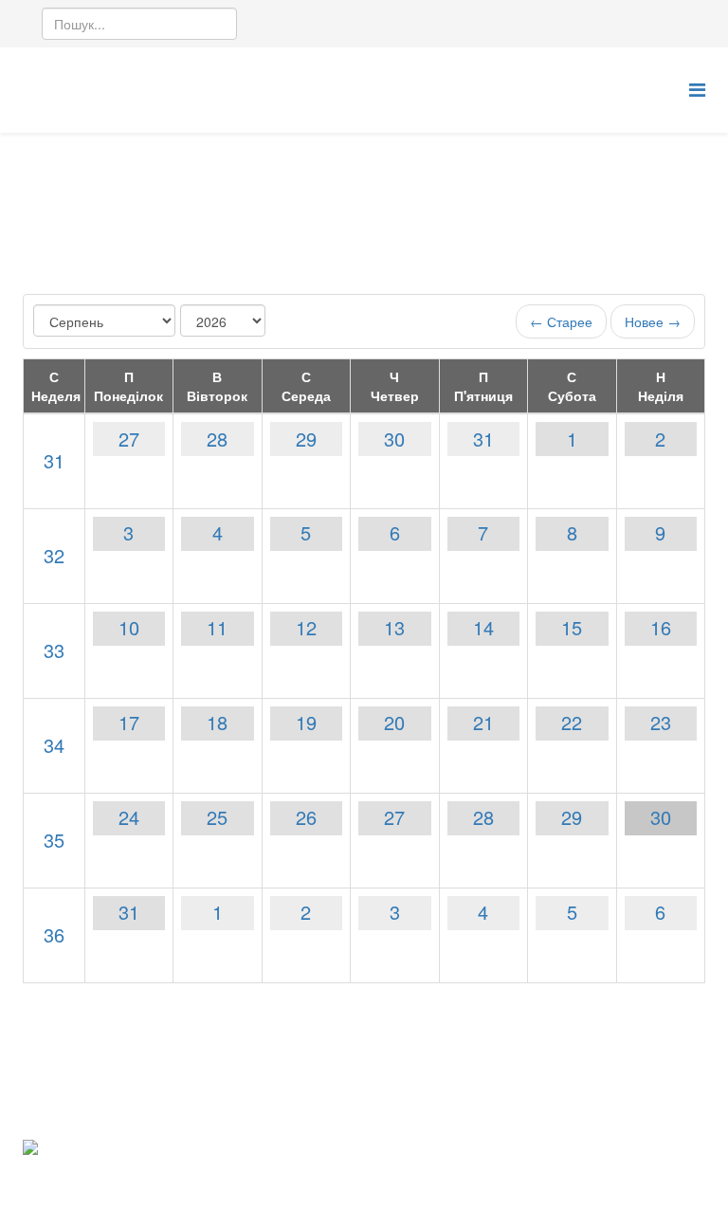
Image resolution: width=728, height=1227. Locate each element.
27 (128, 438)
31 (54, 460)
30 (394, 438)
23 (660, 722)
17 (128, 722)
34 (54, 745)
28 (217, 438)
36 (54, 934)
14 (483, 627)
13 (394, 627)
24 (128, 817)
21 (483, 722)
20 (394, 722)
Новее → (653, 321)
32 (54, 555)
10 (128, 627)
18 (217, 722)
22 (571, 722)
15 (571, 627)
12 (306, 627)
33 (54, 650)
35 (54, 839)
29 (306, 438)
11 (217, 627)
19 (306, 722)
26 (306, 817)
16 (660, 627)
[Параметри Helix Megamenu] (697, 88)
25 (217, 817)
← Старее (561, 321)
